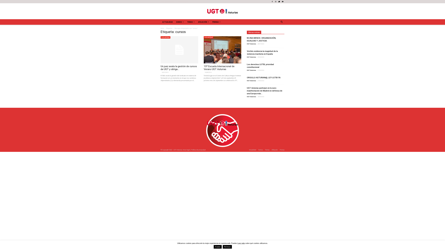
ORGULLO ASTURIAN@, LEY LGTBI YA (263, 77)
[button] (281, 22)
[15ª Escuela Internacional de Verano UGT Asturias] (222, 49)
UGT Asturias (251, 44)
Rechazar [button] (227, 247)
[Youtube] (282, 1)
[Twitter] (279, 1)
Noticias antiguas (183, 1)
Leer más (241, 243)
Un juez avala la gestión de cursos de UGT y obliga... (179, 68)
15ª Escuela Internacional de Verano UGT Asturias (219, 68)
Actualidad (167, 22)
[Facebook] (272, 1)
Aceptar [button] (217, 247)
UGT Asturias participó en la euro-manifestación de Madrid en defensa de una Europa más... (264, 91)
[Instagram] (275, 1)
